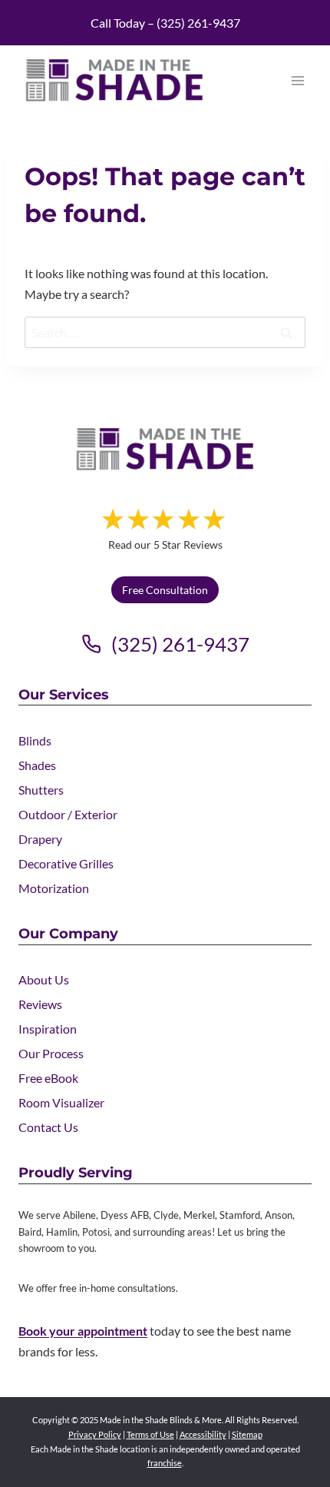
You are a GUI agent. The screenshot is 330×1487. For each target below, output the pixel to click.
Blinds (34, 740)
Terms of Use (150, 1434)
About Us (43, 979)
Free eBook (48, 1077)
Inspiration (47, 1028)
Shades (37, 765)
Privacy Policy (94, 1434)
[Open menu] (297, 80)
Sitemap (247, 1434)
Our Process (51, 1053)
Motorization (53, 888)
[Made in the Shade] (165, 449)
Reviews (40, 1004)
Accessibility (203, 1434)
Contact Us (48, 1127)
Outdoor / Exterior (67, 814)
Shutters (41, 789)
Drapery (40, 838)
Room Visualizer (61, 1102)
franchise (164, 1463)
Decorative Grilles (66, 863)
